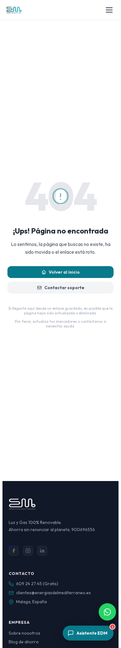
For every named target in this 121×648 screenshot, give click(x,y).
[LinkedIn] (42, 551)
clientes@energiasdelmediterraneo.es (53, 592)
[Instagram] (28, 551)
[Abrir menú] (109, 10)
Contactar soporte (64, 287)
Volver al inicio (64, 272)
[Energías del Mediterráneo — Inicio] (14, 10)
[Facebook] (14, 551)
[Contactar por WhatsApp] (107, 612)
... (10, 542)
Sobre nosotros (24, 633)
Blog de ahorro (24, 642)
